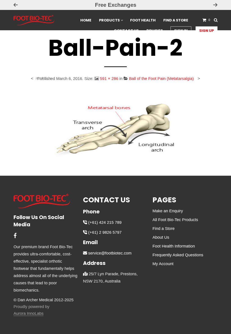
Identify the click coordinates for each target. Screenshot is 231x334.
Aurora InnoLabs (29, 313)
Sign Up (206, 30)
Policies (154, 30)
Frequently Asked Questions (177, 255)
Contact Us (126, 30)
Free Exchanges (115, 5)
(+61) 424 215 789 (104, 222)
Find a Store (175, 20)
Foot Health (143, 20)
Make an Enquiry (167, 211)
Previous (43, 78)
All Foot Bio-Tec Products (175, 219)
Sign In (181, 30)
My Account (162, 264)
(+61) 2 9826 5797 (104, 232)
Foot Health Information (173, 246)
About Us (160, 237)
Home (85, 20)
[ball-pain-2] (115, 125)
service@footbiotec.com (109, 253)
